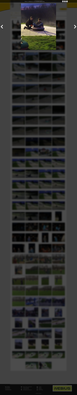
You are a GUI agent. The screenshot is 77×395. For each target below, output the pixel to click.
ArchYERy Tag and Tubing (40, 1)
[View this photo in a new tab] (65, 1)
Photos (26, 1)
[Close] (67, 1)
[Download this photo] (63, 1)
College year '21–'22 (31, 1)
